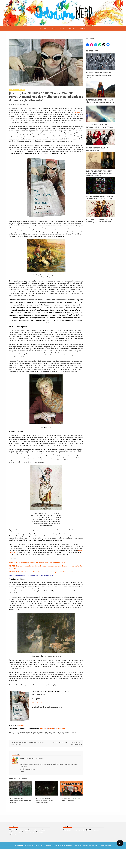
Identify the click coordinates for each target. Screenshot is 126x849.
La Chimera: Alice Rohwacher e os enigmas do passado (20, 800)
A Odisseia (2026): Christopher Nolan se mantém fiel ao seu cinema (98, 75)
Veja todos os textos (28, 769)
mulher (18, 734)
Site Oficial (43, 728)
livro (77, 732)
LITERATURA (13, 90)
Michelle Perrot (12, 734)
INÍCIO (46, 28)
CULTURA (61, 28)
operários (44, 734)
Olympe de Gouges (37, 734)
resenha (78, 734)
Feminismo (58, 732)
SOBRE (53, 28)
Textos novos (92, 51)
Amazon (20, 725)
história (63, 732)
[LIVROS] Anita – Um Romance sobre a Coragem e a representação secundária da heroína (41, 572)
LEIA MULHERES (21, 90)
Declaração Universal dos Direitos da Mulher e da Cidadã (24, 732)
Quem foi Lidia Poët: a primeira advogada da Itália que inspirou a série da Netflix (100, 173)
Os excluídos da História (53, 734)
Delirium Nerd (27, 758)
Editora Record (50, 703)
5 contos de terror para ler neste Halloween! (71, 799)
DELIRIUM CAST (82, 28)
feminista (77, 112)
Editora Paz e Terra (38, 703)
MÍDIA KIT (71, 28)
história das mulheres (70, 732)
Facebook (51, 728)
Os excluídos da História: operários (67, 734)
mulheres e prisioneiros (26, 734)
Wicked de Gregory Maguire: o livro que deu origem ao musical (44, 800)
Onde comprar (60, 728)
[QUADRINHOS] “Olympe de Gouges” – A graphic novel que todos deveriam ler (37, 562)
